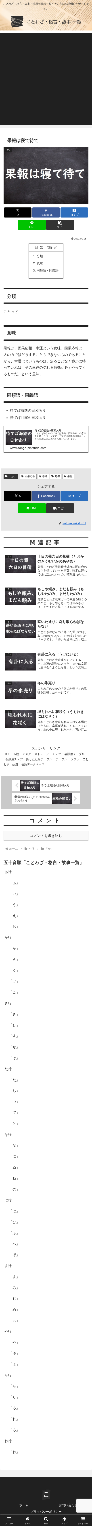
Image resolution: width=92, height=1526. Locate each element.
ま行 (8, 1266)
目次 (40, 247)
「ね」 (14, 1178)
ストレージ (41, 754)
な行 (8, 1134)
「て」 (14, 1113)
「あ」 (14, 883)
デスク (26, 754)
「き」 (14, 959)
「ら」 (14, 1386)
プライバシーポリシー (46, 1511)
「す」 (14, 1036)
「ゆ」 (14, 1353)
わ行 (8, 1441)
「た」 (14, 1080)
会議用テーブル (74, 754)
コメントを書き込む (46, 836)
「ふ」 (14, 1233)
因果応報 (30, 476)
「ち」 (14, 1091)
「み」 (14, 1288)
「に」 (14, 1156)
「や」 (14, 1342)
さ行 (8, 1003)
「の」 (14, 1189)
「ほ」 (14, 1255)
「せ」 (14, 1047)
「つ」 (14, 1102)
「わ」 (14, 1452)
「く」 (14, 970)
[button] (60, 225)
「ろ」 (14, 1430)
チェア (56, 754)
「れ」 (14, 1419)
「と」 (14, 1123)
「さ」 (14, 1014)
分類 (40, 256)
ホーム (24, 1505)
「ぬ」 (14, 1167)
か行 (8, 937)
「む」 (14, 1298)
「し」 (14, 1025)
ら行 (8, 1375)
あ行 (8, 872)
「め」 (14, 1309)
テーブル (61, 759)
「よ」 (14, 1364)
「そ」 (14, 1058)
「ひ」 (14, 1222)
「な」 (14, 1145)
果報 (70, 476)
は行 (8, 1200)
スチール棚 (11, 754)
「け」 (14, 981)
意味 (40, 263)
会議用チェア (14, 759)
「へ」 (14, 1244)
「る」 (14, 1408)
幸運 (45, 476)
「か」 (12, 476)
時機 (57, 476)
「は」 (14, 1211)
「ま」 (14, 1277)
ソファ (75, 759)
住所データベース (32, 764)
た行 (8, 1069)
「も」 (14, 1320)
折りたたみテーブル (39, 759)
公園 (15, 764)
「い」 (14, 894)
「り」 (14, 1397)
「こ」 (14, 992)
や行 (8, 1331)
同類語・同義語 (48, 270)
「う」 (14, 905)
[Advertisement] (46, 79)
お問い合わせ (68, 1505)
